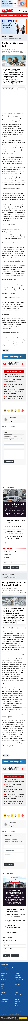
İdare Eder (8, 557)
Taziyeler (3, 997)
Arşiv (16, 1003)
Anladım (23, 1017)
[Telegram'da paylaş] (12, 88)
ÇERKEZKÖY (4, 973)
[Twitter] (9, 967)
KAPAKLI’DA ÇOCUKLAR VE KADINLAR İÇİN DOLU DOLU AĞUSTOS (14, 376)
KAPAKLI (3, 975)
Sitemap (17, 999)
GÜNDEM (11, 36)
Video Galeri (18, 977)
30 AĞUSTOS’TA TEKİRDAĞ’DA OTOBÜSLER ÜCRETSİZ (12, 380)
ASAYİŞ (2, 986)
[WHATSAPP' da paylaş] (9, 88)
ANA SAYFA (4, 36)
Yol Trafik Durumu (5, 999)
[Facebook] (5, 967)
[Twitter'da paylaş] (6, 88)
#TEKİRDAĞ (5, 755)
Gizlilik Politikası (19, 994)
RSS (16, 997)
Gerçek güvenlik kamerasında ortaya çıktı (14, 505)
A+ (21, 88)
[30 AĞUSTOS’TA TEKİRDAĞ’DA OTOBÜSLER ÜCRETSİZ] (14, 882)
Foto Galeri (17, 975)
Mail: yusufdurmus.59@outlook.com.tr (16, 419)
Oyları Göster (14, 567)
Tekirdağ (23, 53)
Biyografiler (4, 994)
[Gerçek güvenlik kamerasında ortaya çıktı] (14, 496)
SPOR (2, 984)
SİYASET (3, 988)
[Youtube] (12, 967)
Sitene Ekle (17, 1001)
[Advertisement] (13, 100)
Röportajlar (3, 992)
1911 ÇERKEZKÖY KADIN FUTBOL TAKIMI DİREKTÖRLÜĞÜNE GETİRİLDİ (13, 397)
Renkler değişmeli (9, 563)
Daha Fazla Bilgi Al (18, 1019)
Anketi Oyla (7, 567)
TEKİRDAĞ (11, 574)
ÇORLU (2, 977)
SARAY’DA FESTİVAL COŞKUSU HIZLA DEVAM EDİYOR (13, 385)
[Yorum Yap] (18, 88)
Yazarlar (17, 973)
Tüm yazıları (12, 421)
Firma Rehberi (18, 982)
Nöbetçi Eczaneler (19, 979)
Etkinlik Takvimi (4, 1001)
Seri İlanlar (17, 984)
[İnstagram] (2, 967)
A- (24, 88)
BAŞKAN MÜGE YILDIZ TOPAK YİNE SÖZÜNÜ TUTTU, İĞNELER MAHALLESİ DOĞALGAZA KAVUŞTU (14, 391)
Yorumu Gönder (9, 461)
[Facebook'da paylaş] (3, 88)
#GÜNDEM (5, 350)
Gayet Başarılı (8, 554)
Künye (16, 992)
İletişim (17, 1005)
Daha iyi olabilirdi (9, 560)
